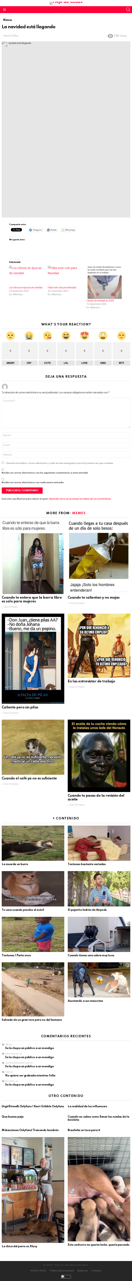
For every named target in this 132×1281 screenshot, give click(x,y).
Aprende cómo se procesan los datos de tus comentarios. (80, 498)
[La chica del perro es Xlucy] (33, 1190)
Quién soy (82, 1271)
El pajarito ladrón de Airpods (87, 910)
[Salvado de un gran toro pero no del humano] (33, 989)
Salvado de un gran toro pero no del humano (32, 1019)
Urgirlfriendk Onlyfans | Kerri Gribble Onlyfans (33, 1106)
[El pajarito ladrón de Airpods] (99, 888)
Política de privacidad (62, 1271)
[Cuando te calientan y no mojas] (99, 557)
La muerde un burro (15, 864)
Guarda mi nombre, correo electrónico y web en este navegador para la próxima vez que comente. (60, 463)
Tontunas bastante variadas (87, 864)
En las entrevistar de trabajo (91, 681)
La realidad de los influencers (87, 1106)
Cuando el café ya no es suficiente (29, 778)
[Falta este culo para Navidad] (65, 275)
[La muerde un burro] (33, 843)
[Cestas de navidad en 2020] (104, 282)
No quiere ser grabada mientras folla (30, 1075)
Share (6, 46)
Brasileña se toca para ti (84, 1130)
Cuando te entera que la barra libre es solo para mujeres (32, 599)
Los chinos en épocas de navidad (25, 287)
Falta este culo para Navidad (62, 287)
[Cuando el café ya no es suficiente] (33, 747)
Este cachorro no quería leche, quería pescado (98, 1244)
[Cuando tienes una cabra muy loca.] (99, 934)
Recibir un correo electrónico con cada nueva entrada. (33, 482)
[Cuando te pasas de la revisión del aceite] (99, 756)
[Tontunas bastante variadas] (99, 843)
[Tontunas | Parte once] (33, 934)
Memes (79, 513)
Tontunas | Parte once (16, 955)
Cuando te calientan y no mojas (94, 597)
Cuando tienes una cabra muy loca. (91, 955)
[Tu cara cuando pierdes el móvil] (33, 888)
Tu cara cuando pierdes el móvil (23, 910)
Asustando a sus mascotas (85, 1001)
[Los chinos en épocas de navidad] (26, 275)
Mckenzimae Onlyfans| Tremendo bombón (30, 1130)
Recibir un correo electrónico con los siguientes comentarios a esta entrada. (45, 473)
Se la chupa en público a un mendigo (29, 1048)
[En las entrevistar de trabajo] (99, 646)
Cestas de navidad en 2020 (100, 300)
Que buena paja (13, 1116)
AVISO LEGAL (38, 1271)
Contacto (96, 1271)
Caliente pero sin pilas (20, 707)
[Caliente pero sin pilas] (33, 659)
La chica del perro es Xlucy (19, 1246)
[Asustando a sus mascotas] (99, 979)
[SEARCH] (128, 9)
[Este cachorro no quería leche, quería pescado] (99, 1189)
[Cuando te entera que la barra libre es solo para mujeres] (33, 557)
